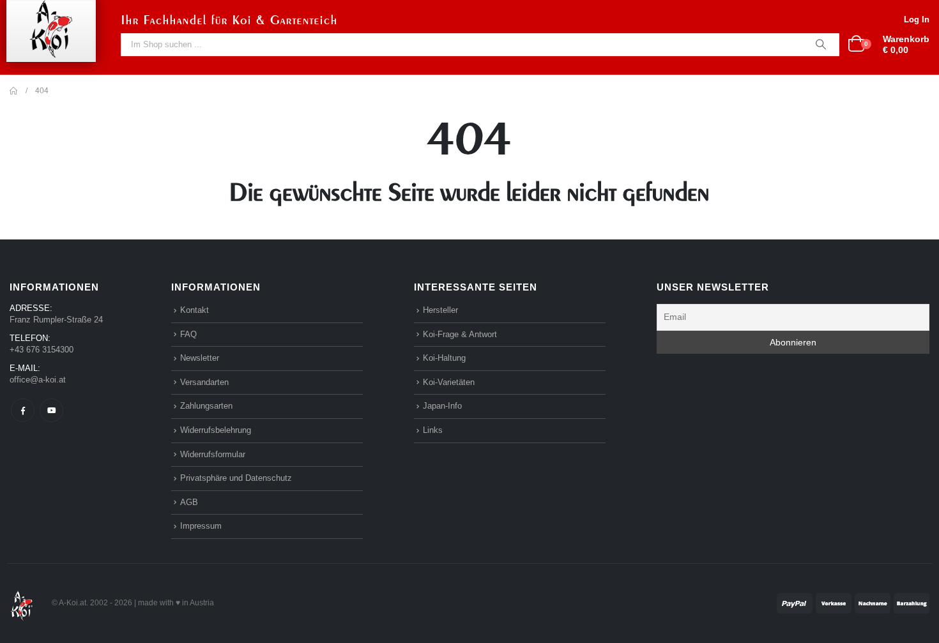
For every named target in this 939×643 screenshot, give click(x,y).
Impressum (201, 526)
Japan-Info (442, 406)
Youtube (51, 410)
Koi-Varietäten (449, 382)
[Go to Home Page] (13, 90)
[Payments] (853, 602)
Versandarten (204, 382)
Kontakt (194, 310)
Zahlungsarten (206, 406)
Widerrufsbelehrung (215, 430)
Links (433, 430)
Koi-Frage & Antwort (460, 334)
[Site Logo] (22, 602)
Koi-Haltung (444, 358)
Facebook (22, 410)
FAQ (188, 334)
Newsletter (199, 358)
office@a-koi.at (38, 379)
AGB (189, 502)
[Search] (821, 45)
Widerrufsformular (212, 454)
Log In (916, 19)
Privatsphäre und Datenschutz (236, 478)
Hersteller (440, 310)
